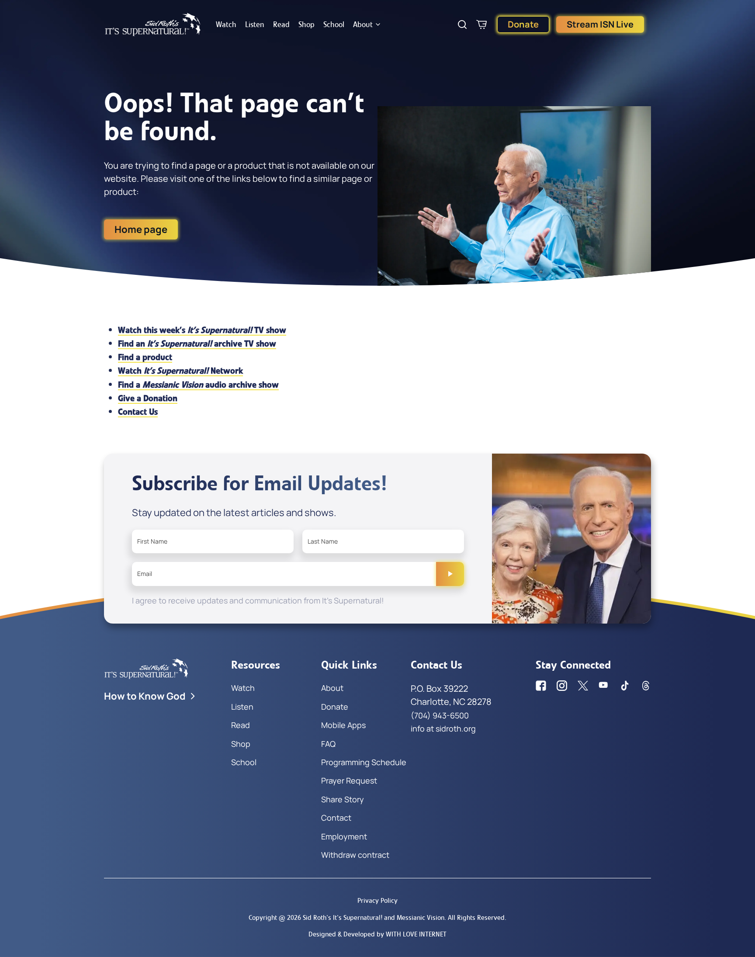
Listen (254, 24)
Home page (140, 229)
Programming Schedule (363, 762)
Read (281, 24)
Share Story (342, 799)
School (333, 24)
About (363, 24)
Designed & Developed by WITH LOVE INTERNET (377, 934)
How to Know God (145, 696)
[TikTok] (625, 685)
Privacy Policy (377, 900)
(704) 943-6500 (440, 715)
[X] (583, 685)
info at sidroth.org (443, 728)
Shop (306, 24)
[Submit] (450, 574)
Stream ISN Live (600, 24)
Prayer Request (349, 780)
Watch (226, 24)
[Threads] (646, 685)
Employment (344, 836)
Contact (336, 817)
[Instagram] (562, 685)
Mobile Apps (343, 725)
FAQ (328, 744)
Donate (523, 24)
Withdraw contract (355, 855)
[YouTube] (604, 685)
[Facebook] (541, 685)
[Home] (153, 24)
